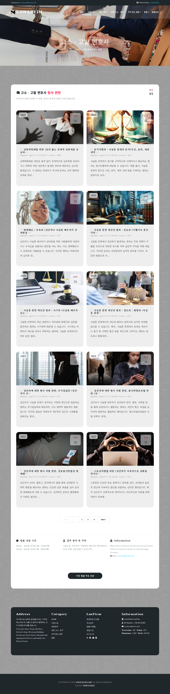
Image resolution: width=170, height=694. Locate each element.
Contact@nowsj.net (29, 2)
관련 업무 (103, 12)
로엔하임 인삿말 (93, 619)
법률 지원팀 (91, 626)
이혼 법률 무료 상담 (85, 575)
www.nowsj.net (84, 682)
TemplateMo (89, 685)
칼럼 (145, 12)
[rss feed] (87, 638)
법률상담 (155, 12)
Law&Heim (154, 2)
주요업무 (90, 623)
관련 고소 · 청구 (117, 12)
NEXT (103, 519)
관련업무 (54, 626)
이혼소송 (91, 12)
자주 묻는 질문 (133, 12)
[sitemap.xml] (90, 638)
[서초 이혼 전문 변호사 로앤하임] (96, 638)
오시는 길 (90, 634)
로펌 (82, 12)
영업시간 (90, 630)
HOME (71, 49)
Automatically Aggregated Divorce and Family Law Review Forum (32, 638)
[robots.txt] (93, 638)
